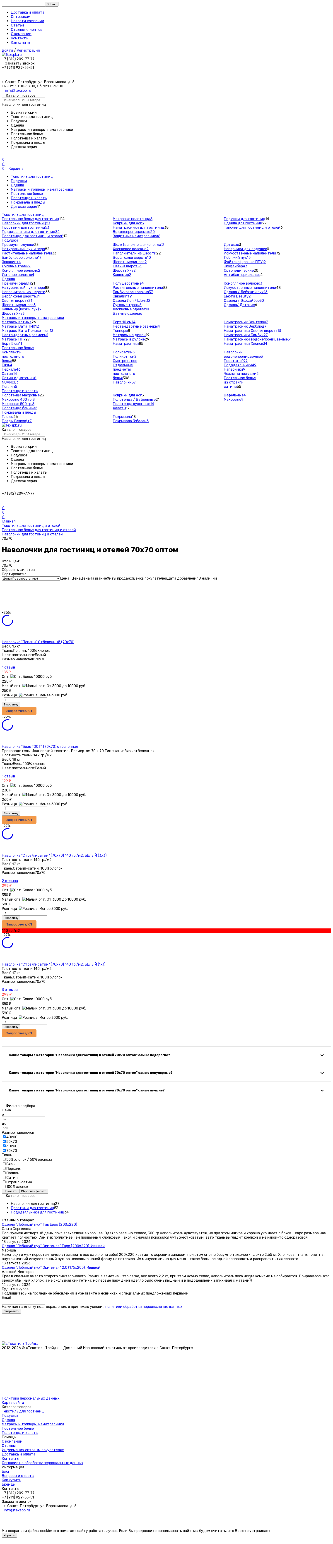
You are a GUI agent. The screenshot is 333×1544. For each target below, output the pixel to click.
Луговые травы (16, 266)
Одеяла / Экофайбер (244, 300)
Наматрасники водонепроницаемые (257, 339)
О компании (21, 34)
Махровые (234, 399)
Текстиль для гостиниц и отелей (31, 525)
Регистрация (28, 50)
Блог (6, 1471)
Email (6, 1297)
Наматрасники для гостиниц (138, 227)
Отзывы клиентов (26, 29)
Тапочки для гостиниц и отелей (252, 227)
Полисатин (124, 352)
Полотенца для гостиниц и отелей (32, 236)
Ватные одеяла (127, 313)
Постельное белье (27, 194)
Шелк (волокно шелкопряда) (138, 244)
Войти (7, 50)
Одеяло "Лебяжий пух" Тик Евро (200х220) (39, 1224)
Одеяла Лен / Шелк (131, 300)
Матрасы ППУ (13, 339)
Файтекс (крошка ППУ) (245, 262)
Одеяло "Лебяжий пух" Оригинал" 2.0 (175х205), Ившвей (51, 1267)
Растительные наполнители (27, 253)
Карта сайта (13, 1402)
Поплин (9, 386)
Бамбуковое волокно (21, 257)
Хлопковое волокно (131, 249)
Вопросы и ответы (18, 1476)
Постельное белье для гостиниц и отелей (39, 530)
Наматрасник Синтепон (246, 322)
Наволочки (124, 382)
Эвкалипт (11, 262)
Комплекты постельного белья (13, 356)
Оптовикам (20, 16)
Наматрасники (126, 343)
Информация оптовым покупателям (33, 1450)
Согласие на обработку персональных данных (42, 1463)
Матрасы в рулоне (129, 339)
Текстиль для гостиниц (32, 176)
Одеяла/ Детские (239, 305)
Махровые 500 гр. (18, 404)
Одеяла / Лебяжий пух (246, 292)
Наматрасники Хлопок (245, 343)
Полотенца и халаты (29, 198)
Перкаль (11, 369)
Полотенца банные (19, 408)
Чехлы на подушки (241, 374)
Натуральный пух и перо (23, 249)
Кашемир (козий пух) (21, 309)
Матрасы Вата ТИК (20, 326)
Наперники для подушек (245, 249)
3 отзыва (10, 990)
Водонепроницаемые (134, 232)
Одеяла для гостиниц (243, 223)
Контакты (19, 38)
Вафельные (235, 395)
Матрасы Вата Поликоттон (27, 330)
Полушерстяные (128, 283)
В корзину (11, 704)
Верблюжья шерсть (132, 257)
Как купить (20, 42)
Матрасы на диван (129, 335)
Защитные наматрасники (136, 236)
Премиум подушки (18, 244)
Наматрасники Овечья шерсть (252, 330)
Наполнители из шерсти (134, 253)
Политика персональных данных (31, 1398)
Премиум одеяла (16, 283)
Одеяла (17, 185)
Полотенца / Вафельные (134, 399)
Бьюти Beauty (237, 296)
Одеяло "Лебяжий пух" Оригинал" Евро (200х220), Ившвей (53, 1246)
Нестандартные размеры (25, 335)
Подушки (19, 181)
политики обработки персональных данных (143, 1306)
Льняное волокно (18, 275)
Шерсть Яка (124, 270)
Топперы (120, 330)
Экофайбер (235, 266)
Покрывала (122, 417)
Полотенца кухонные (133, 404)
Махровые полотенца (132, 219)
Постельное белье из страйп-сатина (240, 382)
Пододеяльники (240, 365)
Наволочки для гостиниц (26, 223)
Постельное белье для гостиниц (30, 219)
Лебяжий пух (237, 257)
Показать (10, 1191)
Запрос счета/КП (19, 711)
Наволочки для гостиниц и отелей (32, 534)
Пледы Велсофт (17, 421)
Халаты (119, 408)
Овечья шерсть (127, 266)
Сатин (9, 374)
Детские (231, 244)
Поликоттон (125, 356)
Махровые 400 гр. (18, 399)
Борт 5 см (12, 343)
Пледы (7, 417)
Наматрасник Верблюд (245, 326)
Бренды (8, 1484)
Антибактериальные (242, 275)
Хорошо (9, 1535)
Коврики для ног (128, 223)
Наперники (234, 369)
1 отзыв (8, 667)
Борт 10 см (124, 322)
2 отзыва (10, 881)
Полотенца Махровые (21, 395)
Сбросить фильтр (33, 1191)
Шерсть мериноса (130, 262)
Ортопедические (239, 270)
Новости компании (27, 21)
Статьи (17, 25)
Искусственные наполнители (250, 253)
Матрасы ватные (16, 322)
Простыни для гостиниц (25, 227)
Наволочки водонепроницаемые (243, 354)
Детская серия (24, 206)
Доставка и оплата (27, 12)
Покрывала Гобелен (131, 421)
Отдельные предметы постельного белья (124, 371)
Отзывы (9, 1445)
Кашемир (122, 275)
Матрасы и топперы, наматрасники (42, 189)
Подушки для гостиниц (244, 219)
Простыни (236, 361)
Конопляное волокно (21, 270)
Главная (9, 521)
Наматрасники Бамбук (246, 335)
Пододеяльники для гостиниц (31, 232)
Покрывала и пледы (28, 202)
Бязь (7, 365)
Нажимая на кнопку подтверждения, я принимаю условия (92, 1306)
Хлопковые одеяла (131, 309)
